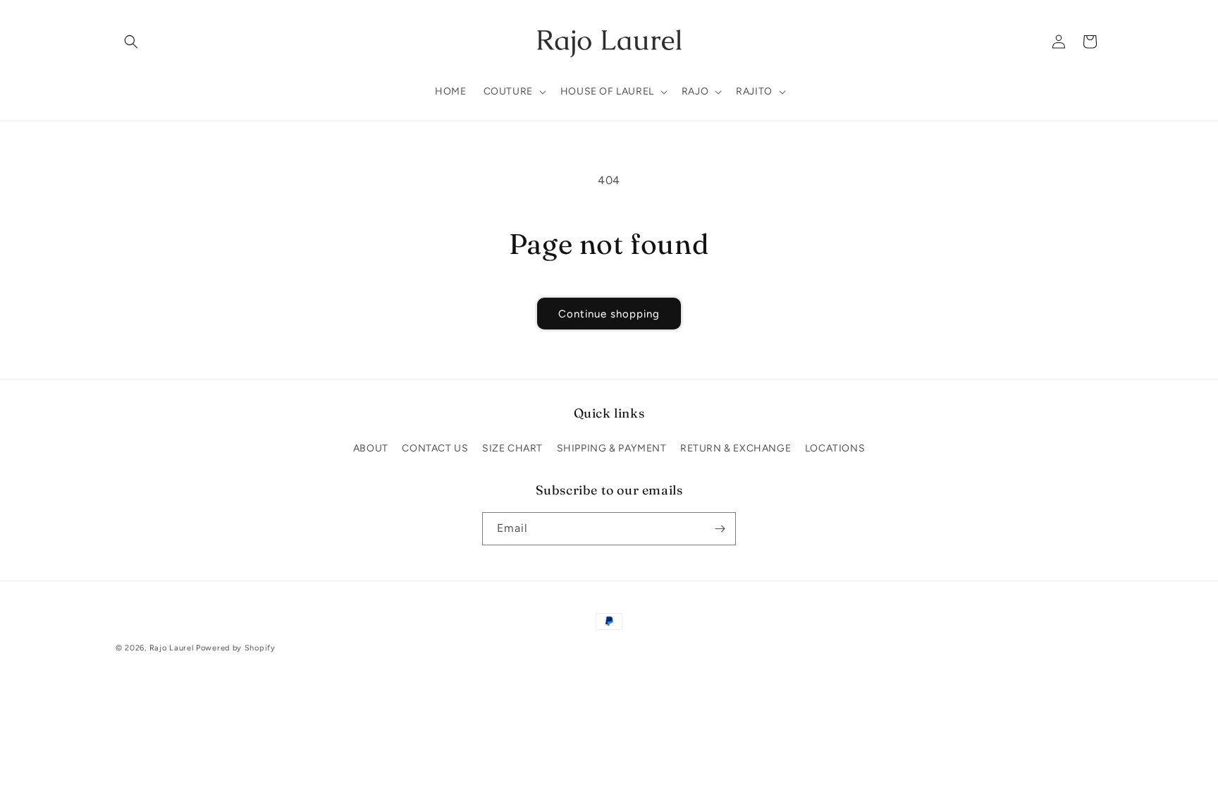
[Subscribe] (719, 528)
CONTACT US (435, 448)
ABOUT (370, 448)
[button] (131, 41)
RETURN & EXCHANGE (735, 448)
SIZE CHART (512, 448)
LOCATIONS (835, 448)
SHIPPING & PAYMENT (612, 448)
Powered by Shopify (236, 648)
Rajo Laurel (171, 648)
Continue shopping (609, 314)
